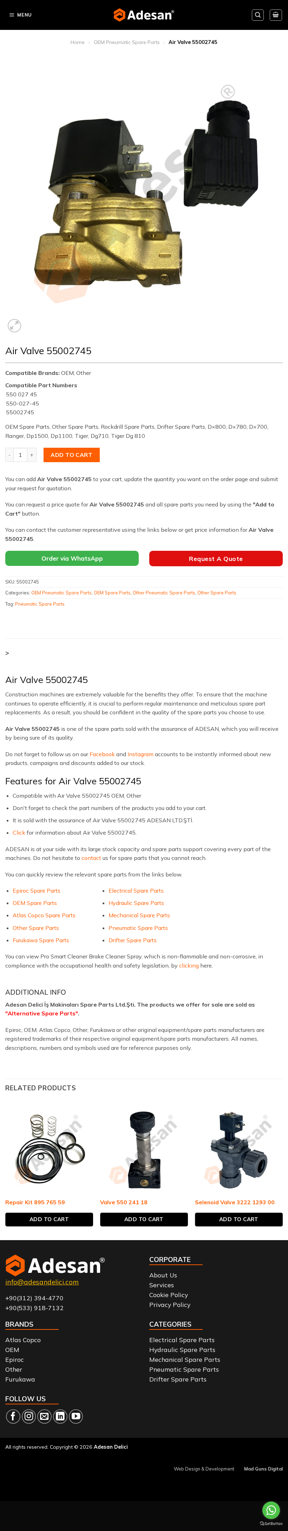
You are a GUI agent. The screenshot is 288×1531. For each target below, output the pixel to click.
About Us (163, 1275)
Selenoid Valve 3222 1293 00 (235, 1202)
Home (78, 42)
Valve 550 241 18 (124, 1202)
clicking (189, 965)
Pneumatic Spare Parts (40, 604)
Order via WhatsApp (72, 558)
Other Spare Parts (216, 592)
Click (19, 832)
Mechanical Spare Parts (139, 915)
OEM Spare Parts (112, 592)
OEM (12, 1349)
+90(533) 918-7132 (34, 1308)
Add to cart (71, 454)
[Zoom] (14, 326)
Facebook (102, 754)
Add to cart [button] (49, 1219)
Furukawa (20, 1379)
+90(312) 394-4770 (34, 1298)
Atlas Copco (23, 1340)
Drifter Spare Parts (133, 940)
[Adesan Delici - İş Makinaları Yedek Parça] (144, 15)
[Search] (258, 15)
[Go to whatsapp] (271, 1510)
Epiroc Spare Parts (36, 890)
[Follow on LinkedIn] (60, 1416)
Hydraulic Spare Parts (136, 902)
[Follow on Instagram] (29, 1416)
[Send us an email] (44, 1416)
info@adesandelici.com (42, 1282)
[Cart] (276, 15)
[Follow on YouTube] (76, 1416)
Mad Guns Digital (263, 1469)
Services (161, 1285)
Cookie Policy (168, 1295)
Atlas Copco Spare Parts (44, 915)
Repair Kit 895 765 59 (35, 1202)
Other (13, 1369)
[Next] (282, 1172)
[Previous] (5, 1172)
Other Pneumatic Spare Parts (164, 592)
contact (91, 857)
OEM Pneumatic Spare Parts (127, 42)
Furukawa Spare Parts (41, 940)
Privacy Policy (169, 1304)
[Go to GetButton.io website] (271, 1524)
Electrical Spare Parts (136, 890)
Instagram (140, 754)
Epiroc (14, 1359)
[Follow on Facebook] (13, 1416)
